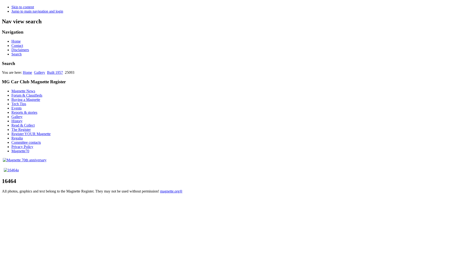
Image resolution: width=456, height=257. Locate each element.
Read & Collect (23, 125)
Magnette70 (20, 151)
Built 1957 (55, 72)
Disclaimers (20, 50)
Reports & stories (24, 112)
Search (16, 54)
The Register (21, 130)
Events (16, 108)
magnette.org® (171, 191)
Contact (17, 46)
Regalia (17, 138)
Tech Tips (18, 104)
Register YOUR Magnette (31, 134)
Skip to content (22, 7)
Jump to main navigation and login (37, 11)
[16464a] (11, 170)
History (17, 121)
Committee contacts (26, 142)
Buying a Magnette (25, 100)
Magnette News (23, 91)
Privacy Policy (22, 147)
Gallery (39, 72)
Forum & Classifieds (26, 95)
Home (16, 41)
